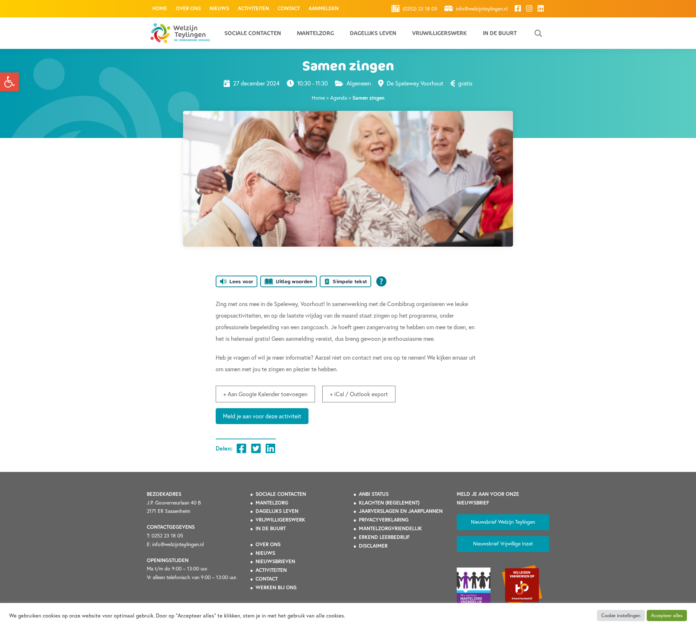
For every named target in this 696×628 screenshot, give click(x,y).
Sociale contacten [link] (252, 33)
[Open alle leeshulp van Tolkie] (381, 281)
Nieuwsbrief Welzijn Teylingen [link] (503, 522)
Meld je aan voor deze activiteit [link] (262, 416)
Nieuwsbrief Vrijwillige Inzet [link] (503, 543)
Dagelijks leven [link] (373, 33)
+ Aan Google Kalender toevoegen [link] (265, 394)
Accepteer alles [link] (667, 615)
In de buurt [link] (500, 33)
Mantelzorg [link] (315, 33)
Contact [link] (289, 8)
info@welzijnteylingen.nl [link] (481, 8)
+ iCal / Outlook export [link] (359, 394)
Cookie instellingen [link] (621, 615)
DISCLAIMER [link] (373, 546)
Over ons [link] (188, 8)
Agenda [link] (338, 98)
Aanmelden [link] (323, 8)
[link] (9, 81)
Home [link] (159, 8)
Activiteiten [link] (253, 8)
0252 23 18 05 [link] (167, 535)
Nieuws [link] (219, 8)
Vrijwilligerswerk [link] (439, 33)
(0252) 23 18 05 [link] (419, 8)
